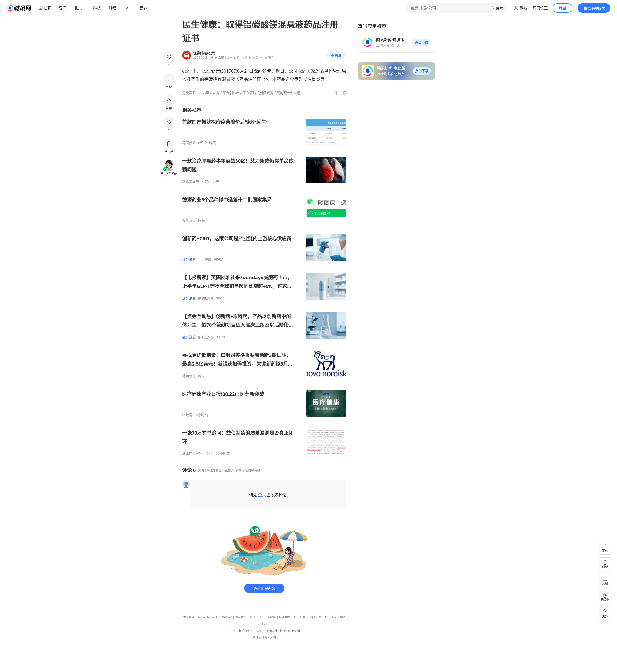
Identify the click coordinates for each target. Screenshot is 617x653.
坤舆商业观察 (192, 453)
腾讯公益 (299, 617)
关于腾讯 (189, 617)
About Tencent (207, 617)
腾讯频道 (330, 617)
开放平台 (255, 617)
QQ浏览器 (315, 617)
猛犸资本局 (190, 181)
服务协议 (226, 617)
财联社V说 (206, 298)
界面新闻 (189, 143)
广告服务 (270, 617)
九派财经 (189, 220)
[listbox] (264, 281)
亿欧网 (187, 415)
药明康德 (189, 376)
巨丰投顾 (205, 259)
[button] (421, 42)
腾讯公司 (258, 637)
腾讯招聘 (285, 617)
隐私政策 (241, 617)
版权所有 (270, 637)
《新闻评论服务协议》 (247, 470)
